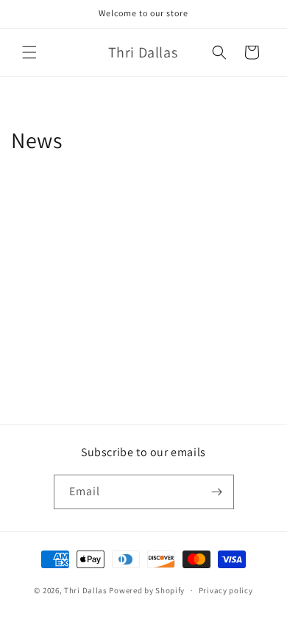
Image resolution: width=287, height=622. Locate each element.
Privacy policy (226, 590)
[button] (29, 52)
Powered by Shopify (147, 590)
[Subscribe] (217, 492)
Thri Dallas (85, 590)
